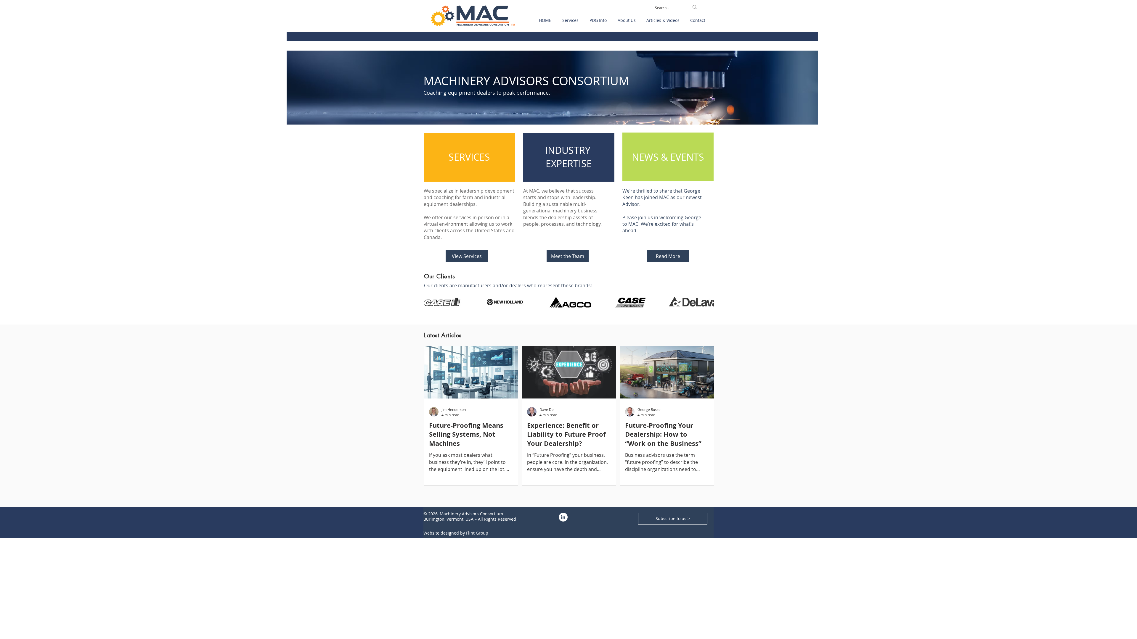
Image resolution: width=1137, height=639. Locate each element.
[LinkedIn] (563, 517)
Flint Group (477, 533)
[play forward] (706, 302)
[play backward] (431, 302)
